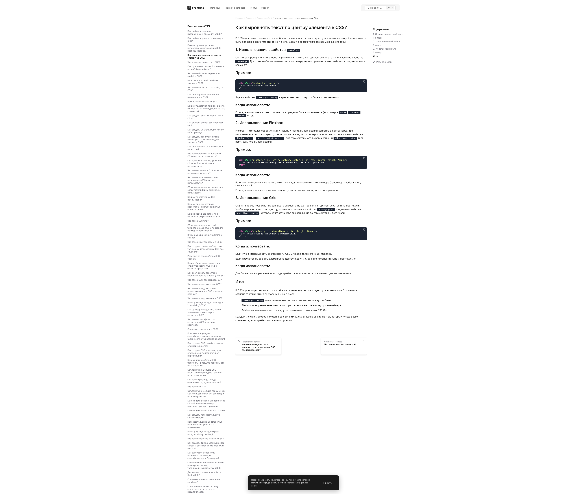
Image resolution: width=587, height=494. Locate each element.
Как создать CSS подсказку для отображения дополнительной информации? (204, 353)
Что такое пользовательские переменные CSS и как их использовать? (202, 180)
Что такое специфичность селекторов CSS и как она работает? (201, 322)
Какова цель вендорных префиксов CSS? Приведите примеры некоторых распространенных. (206, 403)
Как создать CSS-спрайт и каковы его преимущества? (205, 344)
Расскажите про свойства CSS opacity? (203, 257)
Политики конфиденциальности (267, 482)
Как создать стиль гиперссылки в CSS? (205, 117)
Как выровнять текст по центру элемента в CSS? (204, 56)
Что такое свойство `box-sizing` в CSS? (205, 88)
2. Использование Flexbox (386, 41)
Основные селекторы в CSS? (202, 329)
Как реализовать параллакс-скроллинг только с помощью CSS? (206, 274)
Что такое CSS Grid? (198, 220)
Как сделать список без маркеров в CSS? (205, 124)
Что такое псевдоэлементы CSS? (204, 298)
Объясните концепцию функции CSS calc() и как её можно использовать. (204, 163)
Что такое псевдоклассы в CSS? (204, 284)
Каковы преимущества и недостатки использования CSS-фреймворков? (204, 207)
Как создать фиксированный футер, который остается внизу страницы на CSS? (206, 446)
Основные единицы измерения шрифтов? (203, 480)
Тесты (253, 7)
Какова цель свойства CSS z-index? (206, 410)
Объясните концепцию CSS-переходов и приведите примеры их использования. (205, 372)
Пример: (377, 37)
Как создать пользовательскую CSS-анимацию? (203, 416)
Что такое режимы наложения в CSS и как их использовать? (204, 155)
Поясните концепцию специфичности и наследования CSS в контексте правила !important (206, 336)
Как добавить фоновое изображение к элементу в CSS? (204, 32)
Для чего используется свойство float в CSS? (204, 473)
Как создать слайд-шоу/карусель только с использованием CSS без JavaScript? (205, 249)
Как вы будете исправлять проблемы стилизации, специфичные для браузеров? (203, 455)
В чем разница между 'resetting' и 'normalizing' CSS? (205, 303)
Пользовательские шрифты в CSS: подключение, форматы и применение (205, 424)
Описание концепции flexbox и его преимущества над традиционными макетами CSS (205, 465)
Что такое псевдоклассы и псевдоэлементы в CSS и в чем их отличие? (205, 291)
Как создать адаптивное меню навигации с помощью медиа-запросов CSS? (203, 139)
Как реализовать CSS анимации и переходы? (205, 147)
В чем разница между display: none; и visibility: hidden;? (203, 433)
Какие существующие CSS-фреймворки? (201, 198)
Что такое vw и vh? (197, 386)
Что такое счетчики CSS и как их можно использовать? (204, 171)
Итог (375, 56)
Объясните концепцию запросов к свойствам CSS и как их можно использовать (205, 190)
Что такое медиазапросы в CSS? (204, 242)
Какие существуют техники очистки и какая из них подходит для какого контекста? (206, 108)
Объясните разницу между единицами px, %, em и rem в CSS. (205, 381)
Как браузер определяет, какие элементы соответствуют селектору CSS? (204, 312)
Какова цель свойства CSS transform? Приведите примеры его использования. (205, 363)
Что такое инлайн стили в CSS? (203, 62)
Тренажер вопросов (235, 7)
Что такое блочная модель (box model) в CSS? (204, 74)
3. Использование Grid (385, 48)
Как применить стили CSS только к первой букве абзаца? (205, 67)
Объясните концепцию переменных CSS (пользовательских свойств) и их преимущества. (206, 394)
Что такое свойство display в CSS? (205, 438)
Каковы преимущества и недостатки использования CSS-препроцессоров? (204, 48)
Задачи (265, 7)
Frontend (198, 7)
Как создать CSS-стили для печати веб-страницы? (205, 131)
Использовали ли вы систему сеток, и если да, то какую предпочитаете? (202, 489)
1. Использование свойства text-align (392, 34)
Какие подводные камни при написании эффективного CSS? (203, 215)
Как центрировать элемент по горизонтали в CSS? (203, 95)
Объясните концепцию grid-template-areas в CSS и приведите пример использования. (205, 228)
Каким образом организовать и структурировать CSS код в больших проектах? (203, 266)
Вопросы (215, 7)
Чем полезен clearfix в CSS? (202, 101)
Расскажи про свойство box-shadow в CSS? (202, 81)
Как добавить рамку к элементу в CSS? (205, 39)
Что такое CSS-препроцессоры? (204, 280)
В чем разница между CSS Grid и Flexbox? (204, 236)
